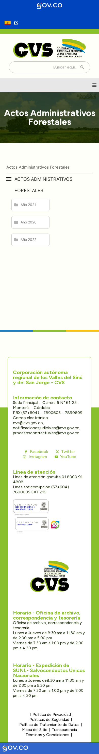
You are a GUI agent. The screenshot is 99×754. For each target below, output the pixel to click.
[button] (94, 85)
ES (16, 23)
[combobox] (11, 23)
